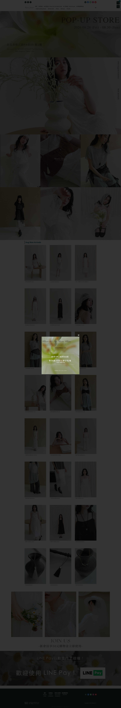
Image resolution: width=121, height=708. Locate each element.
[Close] (78, 335)
